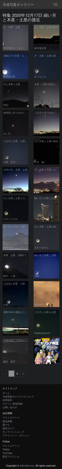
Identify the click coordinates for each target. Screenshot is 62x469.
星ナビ (6, 424)
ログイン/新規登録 (13, 403)
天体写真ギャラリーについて (18, 396)
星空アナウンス (11, 456)
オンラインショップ (13, 431)
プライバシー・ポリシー (16, 435)
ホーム (6, 393)
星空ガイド (9, 428)
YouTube (7, 453)
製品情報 (7, 421)
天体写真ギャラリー (18, 4)
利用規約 (7, 400)
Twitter (6, 449)
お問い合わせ (10, 407)
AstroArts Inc (27, 465)
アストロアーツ (11, 417)
